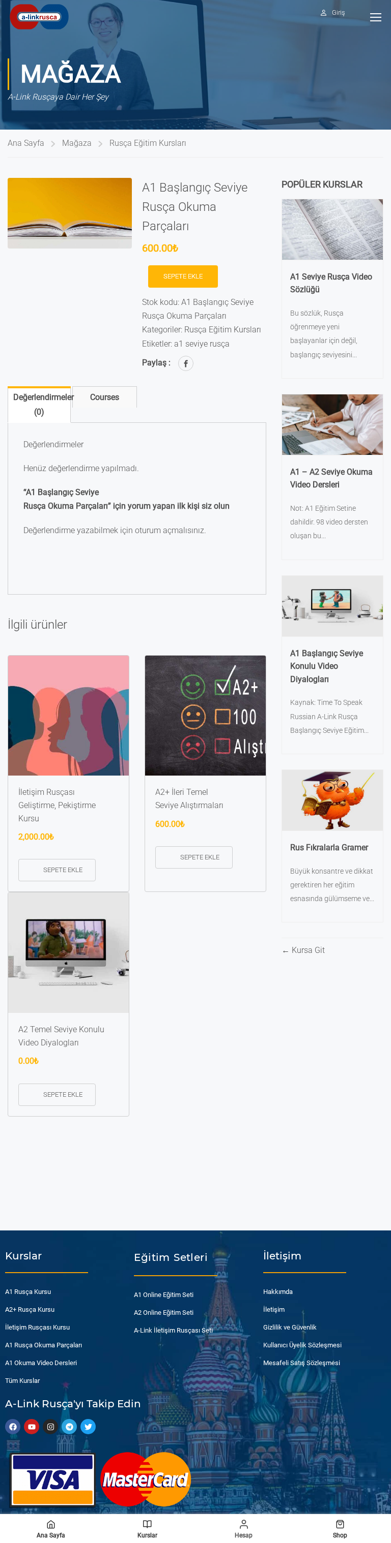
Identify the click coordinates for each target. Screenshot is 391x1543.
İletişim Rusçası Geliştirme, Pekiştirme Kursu (57, 805)
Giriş (338, 12)
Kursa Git (307, 950)
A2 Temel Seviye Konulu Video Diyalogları (61, 1036)
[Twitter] (88, 1426)
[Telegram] (69, 1426)
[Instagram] (50, 1426)
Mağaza (77, 143)
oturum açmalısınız (169, 530)
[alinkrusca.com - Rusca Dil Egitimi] (39, 16)
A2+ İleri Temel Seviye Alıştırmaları (189, 798)
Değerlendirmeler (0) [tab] (42, 404)
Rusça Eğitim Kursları (147, 143)
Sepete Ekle (183, 276)
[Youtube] (31, 1426)
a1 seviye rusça (202, 344)
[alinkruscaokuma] (70, 213)
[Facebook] (185, 363)
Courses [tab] (104, 397)
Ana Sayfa (26, 143)
